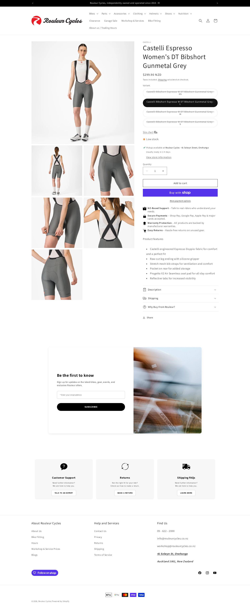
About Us (36, 531)
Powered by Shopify (60, 601)
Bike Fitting (37, 537)
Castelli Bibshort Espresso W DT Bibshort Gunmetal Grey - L (180, 103)
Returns (98, 542)
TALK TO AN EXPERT (64, 493)
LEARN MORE (186, 493)
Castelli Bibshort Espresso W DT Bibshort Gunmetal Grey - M (180, 113)
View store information (158, 157)
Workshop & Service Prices (45, 548)
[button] (93, 13)
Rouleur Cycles (45, 601)
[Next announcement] (217, 3)
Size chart (148, 132)
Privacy (98, 537)
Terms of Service (103, 554)
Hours (34, 542)
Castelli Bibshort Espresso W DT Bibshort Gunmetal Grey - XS (180, 93)
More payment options (180, 200)
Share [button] (150, 317)
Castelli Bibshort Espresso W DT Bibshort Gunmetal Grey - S (180, 123)
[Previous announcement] (32, 3)
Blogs (34, 554)
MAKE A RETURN (125, 493)
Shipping (162, 79)
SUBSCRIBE (91, 407)
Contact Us (100, 531)
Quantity (147, 164)
